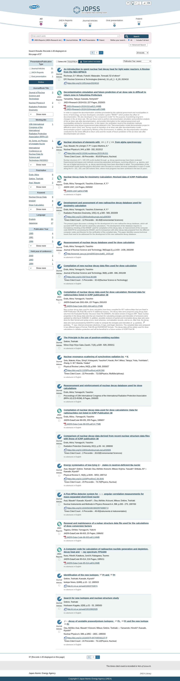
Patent (139, 20)
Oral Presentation (88, 40)
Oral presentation (114, 21)
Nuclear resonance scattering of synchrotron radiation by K (96, 356)
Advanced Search (139, 45)
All (41, 20)
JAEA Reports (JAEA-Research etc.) (48, 40)
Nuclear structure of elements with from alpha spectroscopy (102, 142)
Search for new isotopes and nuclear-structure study (91, 598)
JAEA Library (145, 674)
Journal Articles (90, 22)
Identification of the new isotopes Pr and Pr (89, 575)
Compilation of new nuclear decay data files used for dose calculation (100, 266)
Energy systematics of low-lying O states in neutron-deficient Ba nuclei (102, 465)
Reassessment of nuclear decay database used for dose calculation (99, 242)
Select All (62, 62)
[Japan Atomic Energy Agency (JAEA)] (34, 8)
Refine (41, 82)
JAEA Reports (65, 21)
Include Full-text (142, 40)
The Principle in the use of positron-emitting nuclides (91, 337)
